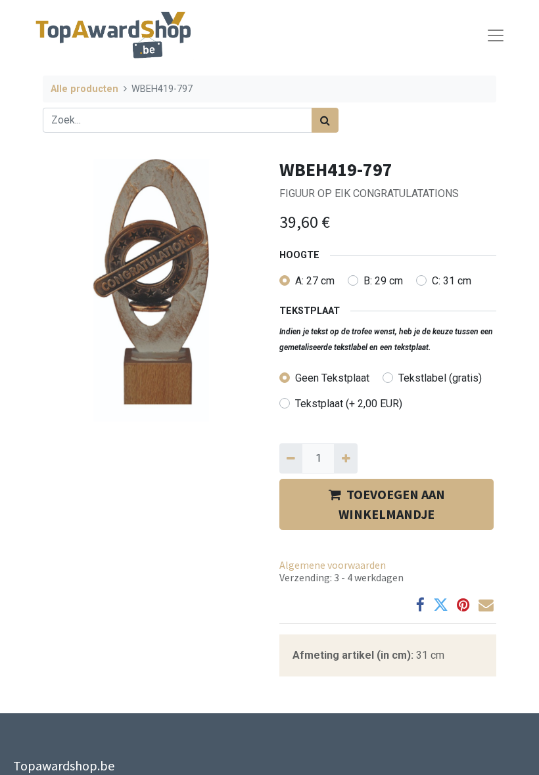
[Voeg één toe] (345, 458)
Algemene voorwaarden (332, 564)
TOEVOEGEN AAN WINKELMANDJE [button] (392, 504)
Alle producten (84, 89)
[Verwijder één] (290, 458)
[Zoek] (325, 120)
